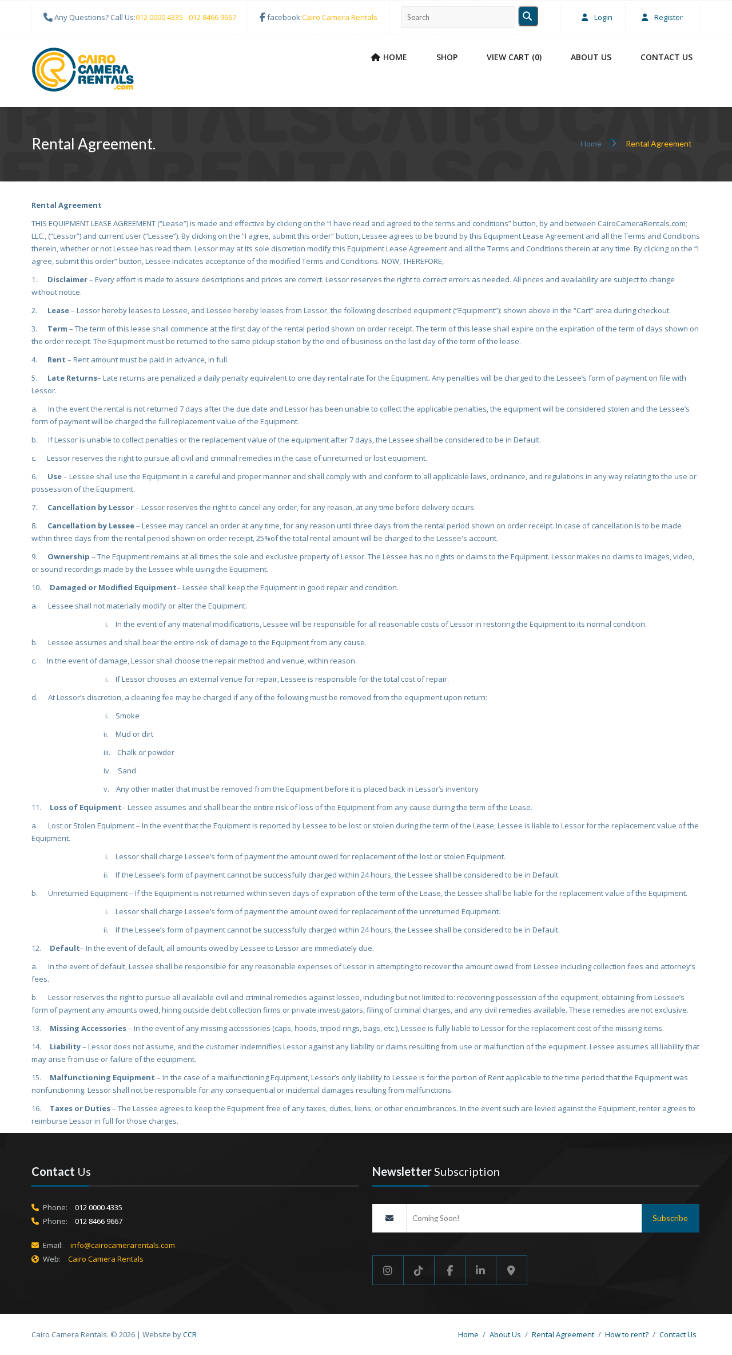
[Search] (528, 16)
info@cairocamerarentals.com (122, 1245)
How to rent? (627, 1334)
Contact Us (666, 57)
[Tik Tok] (419, 1270)
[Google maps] (511, 1270)
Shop (447, 57)
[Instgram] (388, 1270)
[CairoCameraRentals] (82, 71)
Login (602, 17)
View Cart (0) (514, 57)
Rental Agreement (563, 1334)
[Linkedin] (481, 1270)
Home (395, 57)
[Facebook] (450, 1270)
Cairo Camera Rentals (339, 17)
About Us (591, 57)
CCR (190, 1334)
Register (668, 17)
